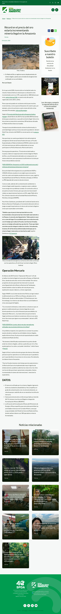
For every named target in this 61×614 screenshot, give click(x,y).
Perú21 (5, 348)
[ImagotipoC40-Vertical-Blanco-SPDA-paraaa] (20, 581)
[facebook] (50, 2)
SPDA (26, 610)
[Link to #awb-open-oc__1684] (56, 9)
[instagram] (55, 2)
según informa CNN (11, 97)
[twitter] (52, 2)
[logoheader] (11, 7)
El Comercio (13, 233)
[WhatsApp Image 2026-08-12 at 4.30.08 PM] (50, 112)
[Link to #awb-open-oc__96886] (53, 9)
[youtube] (58, 2)
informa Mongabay (21, 110)
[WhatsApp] (55, 30)
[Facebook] (49, 30)
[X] (52, 30)
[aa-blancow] (40, 583)
